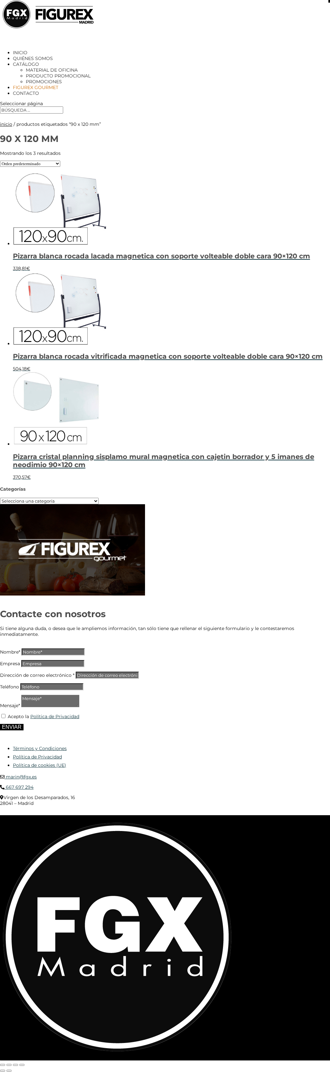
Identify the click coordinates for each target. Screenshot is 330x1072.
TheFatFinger (117, 813)
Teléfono (9, 687)
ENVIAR (12, 727)
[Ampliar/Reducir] (2, 1065)
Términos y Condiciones (40, 748)
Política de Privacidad (54, 716)
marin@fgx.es (21, 777)
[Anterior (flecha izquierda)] (2, 1071)
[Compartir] (15, 1065)
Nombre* (10, 652)
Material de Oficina (52, 70)
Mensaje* (10, 705)
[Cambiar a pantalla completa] (9, 1065)
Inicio (6, 124)
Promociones (44, 82)
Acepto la (43, 716)
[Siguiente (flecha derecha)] (9, 1071)
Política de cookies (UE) (39, 765)
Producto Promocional (58, 76)
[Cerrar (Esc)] (21, 1065)
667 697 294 (19, 787)
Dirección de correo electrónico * (37, 675)
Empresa (10, 663)
